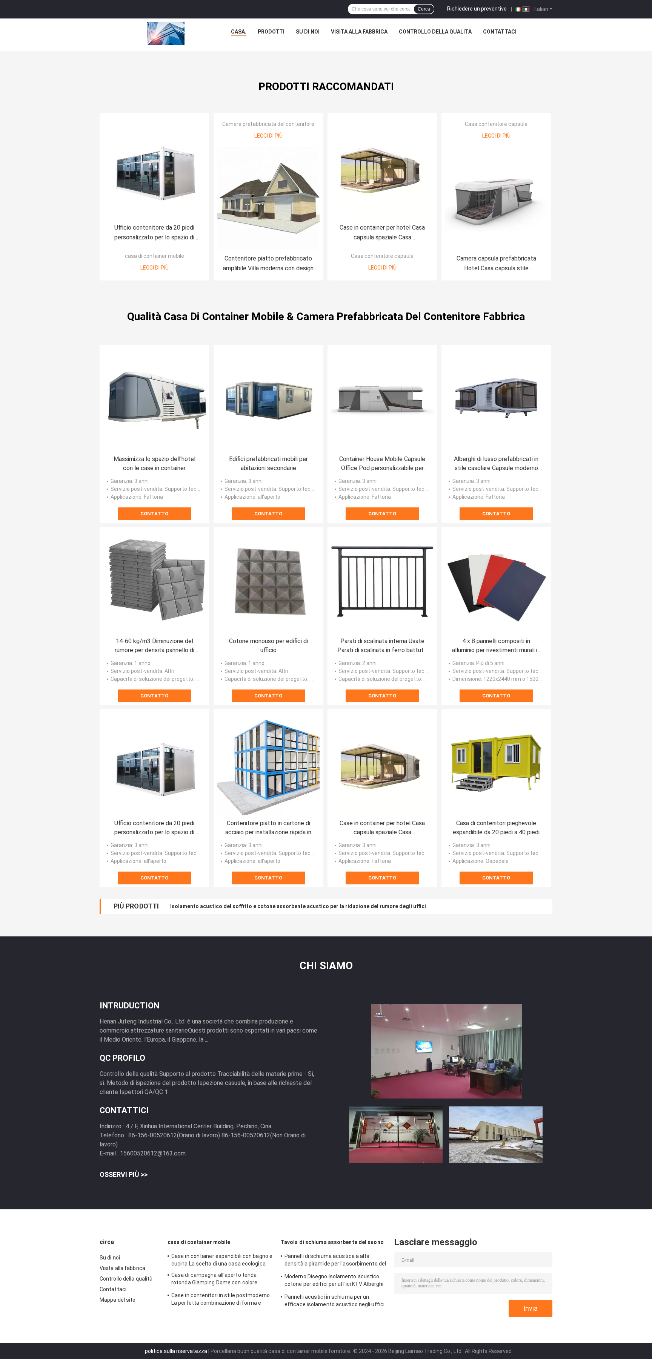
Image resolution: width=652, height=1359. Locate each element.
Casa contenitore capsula (382, 256)
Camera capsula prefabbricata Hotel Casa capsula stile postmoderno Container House (496, 264)
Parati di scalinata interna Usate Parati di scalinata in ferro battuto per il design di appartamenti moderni (382, 646)
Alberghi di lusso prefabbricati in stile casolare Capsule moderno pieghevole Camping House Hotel (496, 464)
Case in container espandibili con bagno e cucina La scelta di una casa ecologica (221, 1260)
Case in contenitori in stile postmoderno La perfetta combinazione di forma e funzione (220, 1300)
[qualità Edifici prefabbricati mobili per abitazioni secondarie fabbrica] (268, 399)
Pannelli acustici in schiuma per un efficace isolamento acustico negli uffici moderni (334, 1302)
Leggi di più (154, 268)
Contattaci (500, 32)
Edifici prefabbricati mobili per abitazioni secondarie (268, 463)
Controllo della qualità (435, 32)
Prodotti (271, 32)
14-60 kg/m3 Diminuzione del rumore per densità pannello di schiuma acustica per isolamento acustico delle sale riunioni (154, 646)
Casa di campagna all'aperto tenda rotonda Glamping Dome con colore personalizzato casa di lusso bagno (214, 1280)
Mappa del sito (117, 1300)
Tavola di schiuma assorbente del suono (332, 1242)
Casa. (238, 32)
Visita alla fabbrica (359, 32)
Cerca (424, 9)
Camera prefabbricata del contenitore (268, 124)
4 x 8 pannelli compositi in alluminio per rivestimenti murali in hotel (496, 646)
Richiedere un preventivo (477, 9)
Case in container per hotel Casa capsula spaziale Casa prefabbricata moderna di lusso (382, 233)
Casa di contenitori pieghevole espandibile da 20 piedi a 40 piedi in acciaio (496, 828)
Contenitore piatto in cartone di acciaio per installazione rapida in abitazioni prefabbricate (268, 828)
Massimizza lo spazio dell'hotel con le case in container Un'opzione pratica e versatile (154, 464)
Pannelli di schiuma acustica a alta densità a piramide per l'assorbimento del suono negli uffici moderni (335, 1261)
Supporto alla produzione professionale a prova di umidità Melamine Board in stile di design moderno (298, 906)
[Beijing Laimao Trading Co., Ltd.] (165, 33)
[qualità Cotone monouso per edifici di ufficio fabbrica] (268, 581)
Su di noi (308, 32)
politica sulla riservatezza (176, 1351)
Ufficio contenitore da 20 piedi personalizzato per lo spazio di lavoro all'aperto (154, 233)
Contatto (154, 513)
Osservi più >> (124, 1174)
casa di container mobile (154, 256)
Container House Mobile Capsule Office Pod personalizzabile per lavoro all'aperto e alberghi (382, 464)
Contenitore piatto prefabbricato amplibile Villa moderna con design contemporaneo (268, 264)
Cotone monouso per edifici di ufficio (268, 645)
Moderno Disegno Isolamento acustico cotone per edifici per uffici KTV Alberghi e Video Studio (333, 1281)
